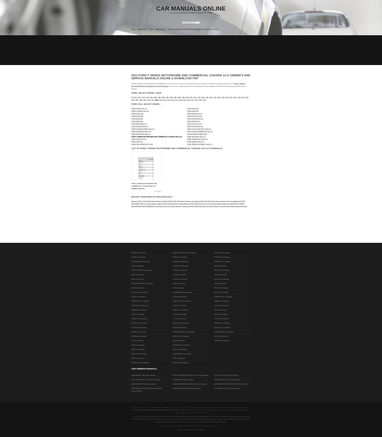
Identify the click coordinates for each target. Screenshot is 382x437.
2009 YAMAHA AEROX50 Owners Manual (186, 388)
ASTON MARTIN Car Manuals (141, 270)
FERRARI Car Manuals (139, 336)
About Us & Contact (197, 430)
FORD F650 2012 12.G (194, 114)
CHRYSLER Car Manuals (139, 305)
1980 (151, 97)
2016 (172, 100)
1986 (171, 97)
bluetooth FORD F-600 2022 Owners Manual (176, 201)
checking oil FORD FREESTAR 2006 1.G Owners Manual (200, 206)
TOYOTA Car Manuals (221, 319)
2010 (148, 100)
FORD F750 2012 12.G (194, 116)
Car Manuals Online (191, 8)
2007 (136, 100)
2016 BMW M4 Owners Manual (183, 379)
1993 (199, 97)
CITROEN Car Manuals (139, 310)
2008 (140, 100)
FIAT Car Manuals (137, 340)
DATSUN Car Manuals (138, 327)
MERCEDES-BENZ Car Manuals (184, 332)
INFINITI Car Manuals (180, 270)
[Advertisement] (191, 50)
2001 (230, 97)
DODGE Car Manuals (138, 332)
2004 (242, 97)
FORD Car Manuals (137, 345)
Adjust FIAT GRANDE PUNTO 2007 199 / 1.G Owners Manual (211, 416)
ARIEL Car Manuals (137, 266)
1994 (203, 97)
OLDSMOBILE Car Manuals (182, 354)
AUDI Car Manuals (137, 275)
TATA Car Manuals (220, 310)
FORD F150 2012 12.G (138, 139)
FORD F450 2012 (193, 108)
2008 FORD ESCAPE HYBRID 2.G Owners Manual (190, 384)
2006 (132, 100)
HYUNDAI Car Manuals (180, 266)
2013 (160, 100)
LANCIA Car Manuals (180, 297)
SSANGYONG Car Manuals (223, 297)
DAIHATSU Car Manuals (139, 323)
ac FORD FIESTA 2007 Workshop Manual (233, 206)
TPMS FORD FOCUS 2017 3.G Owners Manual (205, 204)
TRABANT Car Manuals (222, 323)
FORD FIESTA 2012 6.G (195, 119)
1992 (195, 97)
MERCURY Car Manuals (181, 336)
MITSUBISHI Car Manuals (181, 345)
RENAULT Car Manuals (222, 270)
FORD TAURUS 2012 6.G (195, 142)
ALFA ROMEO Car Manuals (140, 261)
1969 (135, 97)
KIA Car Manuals (178, 288)
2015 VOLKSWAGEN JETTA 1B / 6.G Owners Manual (190, 375)
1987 (175, 97)
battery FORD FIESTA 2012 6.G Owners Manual (173, 204)
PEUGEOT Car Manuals (181, 363)
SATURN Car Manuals (221, 279)
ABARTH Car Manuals (138, 253)
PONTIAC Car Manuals (222, 257)
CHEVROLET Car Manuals (140, 301)
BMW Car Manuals (137, 279)
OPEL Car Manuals (179, 358)
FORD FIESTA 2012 (193, 121)
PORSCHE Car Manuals (222, 261)
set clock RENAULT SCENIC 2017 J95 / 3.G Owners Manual (165, 416)
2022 (196, 100)
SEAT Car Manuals (220, 283)
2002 (234, 97)
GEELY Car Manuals (138, 349)
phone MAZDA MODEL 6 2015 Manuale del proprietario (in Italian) (198, 419)
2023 (200, 100)
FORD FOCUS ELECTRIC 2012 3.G (199, 129)
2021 (192, 100)
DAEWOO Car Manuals (139, 319)
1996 (210, 97)
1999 (222, 97)
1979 (147, 97)
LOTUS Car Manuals (180, 314)
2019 (184, 100)
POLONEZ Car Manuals (222, 253)
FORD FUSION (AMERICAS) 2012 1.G (200, 131)
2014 (164, 100)
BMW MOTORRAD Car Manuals (142, 283)
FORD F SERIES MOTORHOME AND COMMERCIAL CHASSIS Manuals (160, 410)
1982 (155, 97)
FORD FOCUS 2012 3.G (195, 126)
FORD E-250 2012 (137, 114)
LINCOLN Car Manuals (180, 310)
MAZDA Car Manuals (180, 327)
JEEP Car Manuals (179, 283)
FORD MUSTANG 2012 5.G (196, 136)
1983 (159, 97)
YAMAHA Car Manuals (221, 340)
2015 (168, 100)
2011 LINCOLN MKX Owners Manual (226, 375)
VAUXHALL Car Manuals (222, 327)
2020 (188, 100)
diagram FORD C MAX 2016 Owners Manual (146, 201)
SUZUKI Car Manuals (221, 305)
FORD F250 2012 (137, 142)
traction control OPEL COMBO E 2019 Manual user (208, 422)
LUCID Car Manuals (179, 319)
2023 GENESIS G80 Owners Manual (143, 375)
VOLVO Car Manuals (221, 336)
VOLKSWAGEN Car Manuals (223, 332)
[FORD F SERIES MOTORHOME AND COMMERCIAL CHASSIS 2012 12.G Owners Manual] (148, 165)
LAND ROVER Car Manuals (182, 301)
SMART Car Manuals (221, 292)
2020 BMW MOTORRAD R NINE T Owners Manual (231, 384)
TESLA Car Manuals (221, 314)
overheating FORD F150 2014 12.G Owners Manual (208, 201)
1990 (187, 97)
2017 (176, 100)
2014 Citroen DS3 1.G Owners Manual (226, 388)
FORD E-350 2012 (137, 116)
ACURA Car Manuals (138, 257)
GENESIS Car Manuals (139, 354)
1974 (139, 97)
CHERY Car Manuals (138, 297)
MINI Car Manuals (179, 340)
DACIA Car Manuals (138, 314)
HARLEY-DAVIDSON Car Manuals (184, 253)
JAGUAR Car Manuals (180, 279)
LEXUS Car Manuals (179, 305)
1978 (143, 97)
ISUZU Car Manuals (179, 275)
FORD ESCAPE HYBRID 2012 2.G (142, 129)
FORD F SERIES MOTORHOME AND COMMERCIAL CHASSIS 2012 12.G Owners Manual (144, 186)
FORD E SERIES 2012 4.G (140, 111)
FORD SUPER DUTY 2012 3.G (197, 139)
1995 (207, 97)
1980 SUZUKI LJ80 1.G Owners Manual (227, 379)
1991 (191, 97)
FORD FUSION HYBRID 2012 (197, 134)
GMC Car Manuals (137, 358)
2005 (246, 97)
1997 (214, 97)
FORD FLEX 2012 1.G (194, 124)
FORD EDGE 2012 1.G (139, 124)
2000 (226, 97)
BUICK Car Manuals (138, 288)
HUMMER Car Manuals (180, 261)
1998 (218, 97)
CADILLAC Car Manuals (139, 292)
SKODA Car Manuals (221, 288)
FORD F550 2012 (193, 111)
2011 (152, 100)
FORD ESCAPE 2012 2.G (139, 126)
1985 (167, 97)
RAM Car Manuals (220, 266)
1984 (163, 97)
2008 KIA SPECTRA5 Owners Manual (143, 384)
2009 (144, 100)
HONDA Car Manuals (180, 257)
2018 (180, 100)
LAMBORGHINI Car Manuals (182, 292)
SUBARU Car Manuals (221, 301)
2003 (238, 97)
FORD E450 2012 (137, 121)
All (132, 97)
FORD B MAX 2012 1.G (139, 108)
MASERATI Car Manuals (181, 323)
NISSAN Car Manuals (180, 349)
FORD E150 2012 (137, 119)
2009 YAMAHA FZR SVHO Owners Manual (145, 379)
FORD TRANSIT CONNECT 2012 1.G (199, 144)
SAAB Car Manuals (220, 275)
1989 (183, 97)
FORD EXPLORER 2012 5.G (141, 134)
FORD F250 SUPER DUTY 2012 (142, 144)
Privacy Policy (183, 430)
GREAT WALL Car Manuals (140, 363)
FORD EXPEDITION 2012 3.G (141, 131)
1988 (179, 97)
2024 (204, 100)
